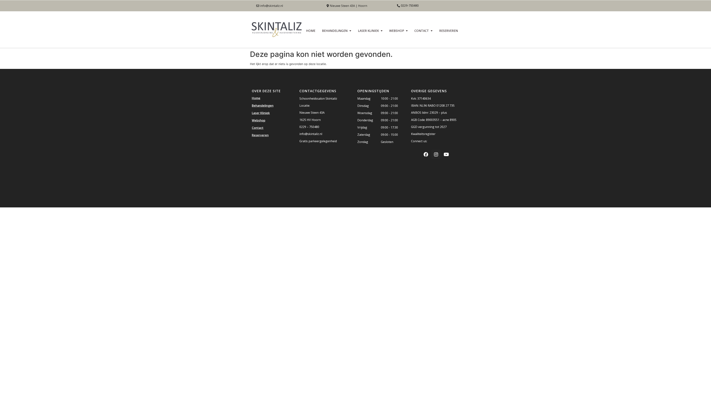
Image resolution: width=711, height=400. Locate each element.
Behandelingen (335, 31)
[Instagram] (436, 154)
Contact (421, 31)
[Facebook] (425, 154)
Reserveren (448, 31)
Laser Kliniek (368, 31)
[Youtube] (446, 154)
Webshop (396, 31)
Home (310, 31)
